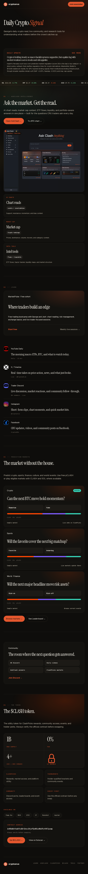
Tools (72, 863)
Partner (81, 863)
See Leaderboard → (37, 619)
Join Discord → (15, 678)
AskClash (44, 863)
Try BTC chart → (35, 121)
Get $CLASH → (16, 840)
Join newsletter (76, 4)
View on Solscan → (37, 840)
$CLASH (65, 863)
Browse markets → (14, 619)
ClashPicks (55, 863)
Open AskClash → (14, 121)
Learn (35, 863)
